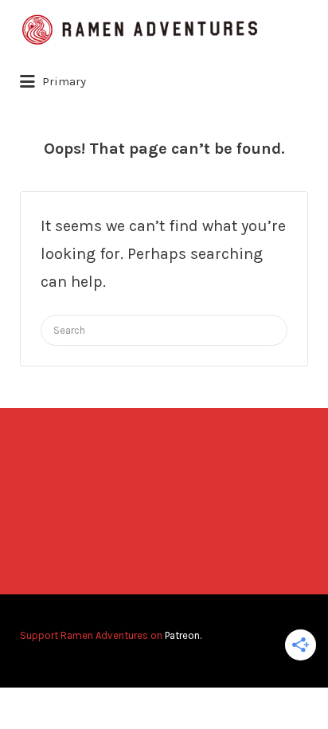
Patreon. (183, 635)
